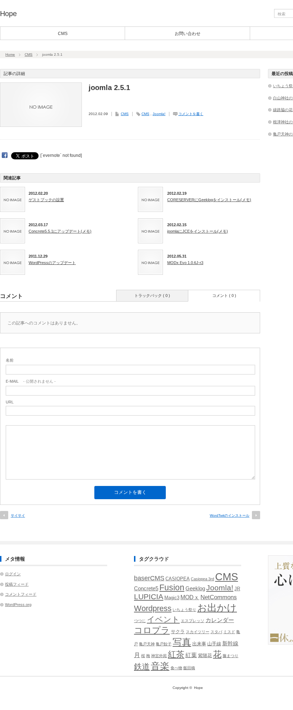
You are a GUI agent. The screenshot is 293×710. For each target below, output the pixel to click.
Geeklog (195, 588)
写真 (182, 642)
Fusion (171, 587)
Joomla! (159, 114)
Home (10, 54)
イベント (163, 619)
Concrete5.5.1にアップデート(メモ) (60, 231)
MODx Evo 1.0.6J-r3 (185, 262)
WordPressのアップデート (52, 262)
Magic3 (171, 597)
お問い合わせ (187, 33)
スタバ (216, 632)
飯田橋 (189, 668)
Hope (8, 14)
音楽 (160, 666)
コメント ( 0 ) (224, 295)
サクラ (178, 631)
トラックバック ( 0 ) (152, 295)
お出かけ (217, 607)
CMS (63, 33)
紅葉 (191, 655)
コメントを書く (190, 114)
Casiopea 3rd (202, 579)
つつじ (140, 621)
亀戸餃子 (164, 644)
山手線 (214, 643)
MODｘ (189, 597)
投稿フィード (17, 584)
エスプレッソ (192, 621)
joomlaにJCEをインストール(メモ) (197, 231)
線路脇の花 (283, 110)
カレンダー (219, 620)
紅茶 (176, 654)
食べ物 (176, 668)
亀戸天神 (147, 644)
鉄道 (142, 666)
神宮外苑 (159, 656)
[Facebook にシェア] (5, 155)
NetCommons (218, 597)
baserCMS (149, 578)
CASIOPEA (177, 578)
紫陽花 (205, 655)
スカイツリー (197, 632)
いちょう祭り (184, 609)
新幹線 (230, 643)
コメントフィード (20, 594)
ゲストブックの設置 (46, 200)
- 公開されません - (31, 381)
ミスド (229, 632)
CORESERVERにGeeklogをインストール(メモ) (209, 200)
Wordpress (153, 608)
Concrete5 (146, 588)
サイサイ (18, 515)
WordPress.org (18, 604)
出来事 (199, 643)
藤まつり (230, 656)
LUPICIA (148, 596)
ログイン (13, 574)
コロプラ (152, 630)
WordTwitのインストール (229, 515)
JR (237, 588)
